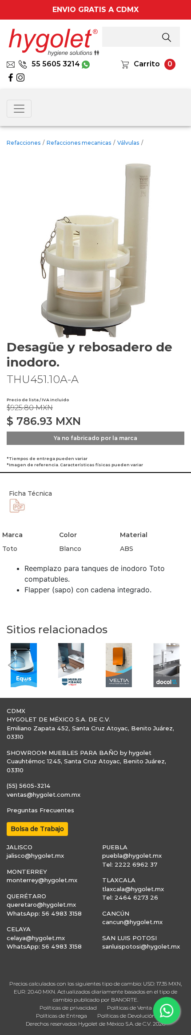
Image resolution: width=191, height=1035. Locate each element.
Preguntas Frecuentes (40, 810)
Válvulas (128, 142)
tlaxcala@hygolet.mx (133, 888)
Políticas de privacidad (68, 1007)
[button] (11, 665)
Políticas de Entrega (61, 1015)
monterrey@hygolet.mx (42, 880)
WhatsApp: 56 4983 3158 (44, 913)
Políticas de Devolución (126, 1015)
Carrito (147, 64)
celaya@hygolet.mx (36, 937)
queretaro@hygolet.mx (41, 904)
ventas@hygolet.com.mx (43, 794)
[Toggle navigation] (19, 109)
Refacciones (23, 142)
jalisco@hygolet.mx (35, 855)
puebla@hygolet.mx (132, 855)
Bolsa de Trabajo (37, 829)
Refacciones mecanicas (79, 142)
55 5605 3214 (56, 64)
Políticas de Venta (129, 1007)
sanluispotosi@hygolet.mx (141, 946)
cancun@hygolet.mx (132, 921)
